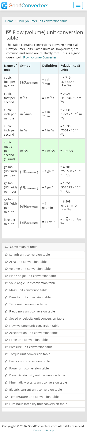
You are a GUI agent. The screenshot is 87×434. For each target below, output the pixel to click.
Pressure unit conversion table (31, 347)
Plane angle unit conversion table (33, 276)
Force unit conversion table (28, 340)
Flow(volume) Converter (39, 57)
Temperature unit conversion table (34, 397)
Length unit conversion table (29, 255)
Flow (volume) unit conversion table (43, 21)
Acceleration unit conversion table (33, 333)
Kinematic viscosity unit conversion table (38, 382)
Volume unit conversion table (30, 269)
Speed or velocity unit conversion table (36, 318)
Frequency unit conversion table (32, 311)
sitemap (49, 430)
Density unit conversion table (30, 297)
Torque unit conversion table (29, 354)
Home (9, 21)
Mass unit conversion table (28, 290)
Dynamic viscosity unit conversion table (37, 375)
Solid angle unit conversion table (32, 283)
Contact (37, 430)
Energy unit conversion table (29, 361)
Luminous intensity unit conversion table (38, 404)
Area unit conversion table (28, 262)
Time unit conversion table (28, 304)
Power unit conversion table (29, 368)
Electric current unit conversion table (35, 390)
